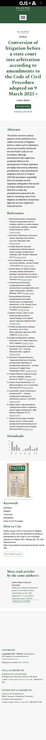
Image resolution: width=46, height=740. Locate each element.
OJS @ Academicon (10, 659)
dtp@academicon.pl (16, 702)
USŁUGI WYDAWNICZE (13, 694)
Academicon (29, 654)
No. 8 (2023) (23, 32)
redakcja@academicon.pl (18, 679)
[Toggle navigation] (41, 3)
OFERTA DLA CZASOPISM (14, 674)
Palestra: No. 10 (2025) (21, 601)
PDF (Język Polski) (23, 106)
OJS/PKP (25, 662)
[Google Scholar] (37, 94)
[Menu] (23, 17)
